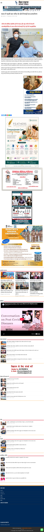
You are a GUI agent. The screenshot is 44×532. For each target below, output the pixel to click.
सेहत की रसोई (2, 499)
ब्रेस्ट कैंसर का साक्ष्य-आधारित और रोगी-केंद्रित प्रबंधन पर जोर (16, 396)
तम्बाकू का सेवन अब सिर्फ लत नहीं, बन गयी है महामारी (15, 383)
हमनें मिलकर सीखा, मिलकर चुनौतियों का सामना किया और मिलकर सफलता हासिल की (20, 282)
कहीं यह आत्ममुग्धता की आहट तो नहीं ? (13, 387)
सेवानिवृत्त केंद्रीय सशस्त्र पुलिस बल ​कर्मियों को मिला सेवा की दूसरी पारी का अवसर (18, 468)
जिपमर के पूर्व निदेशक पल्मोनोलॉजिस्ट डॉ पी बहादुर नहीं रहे (36, 293)
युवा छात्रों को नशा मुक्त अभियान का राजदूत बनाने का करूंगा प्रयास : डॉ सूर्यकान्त (21, 292)
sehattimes (4, 16)
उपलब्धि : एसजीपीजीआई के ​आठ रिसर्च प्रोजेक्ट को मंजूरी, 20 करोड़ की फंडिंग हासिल (20, 422)
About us (2, 492)
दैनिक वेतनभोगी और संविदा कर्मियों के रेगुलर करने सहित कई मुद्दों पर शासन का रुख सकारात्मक (21, 462)
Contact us (2, 494)
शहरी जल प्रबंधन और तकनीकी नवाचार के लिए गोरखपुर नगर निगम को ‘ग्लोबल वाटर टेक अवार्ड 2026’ (36, 282)
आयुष (1, 495)
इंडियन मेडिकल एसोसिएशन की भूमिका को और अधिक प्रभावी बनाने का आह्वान (7, 282)
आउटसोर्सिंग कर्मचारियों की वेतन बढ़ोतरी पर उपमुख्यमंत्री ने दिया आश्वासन (17, 457)
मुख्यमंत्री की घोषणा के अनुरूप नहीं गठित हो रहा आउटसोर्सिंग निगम (16, 478)
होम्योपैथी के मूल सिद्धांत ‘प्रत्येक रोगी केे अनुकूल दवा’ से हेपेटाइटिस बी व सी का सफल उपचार (21, 431)
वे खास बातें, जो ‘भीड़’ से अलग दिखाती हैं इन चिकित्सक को (16, 449)
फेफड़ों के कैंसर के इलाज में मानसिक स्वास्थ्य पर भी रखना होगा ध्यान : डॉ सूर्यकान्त (19, 426)
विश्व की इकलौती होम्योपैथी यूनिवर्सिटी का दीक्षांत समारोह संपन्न (16, 445)
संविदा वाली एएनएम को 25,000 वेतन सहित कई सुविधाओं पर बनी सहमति (17, 473)
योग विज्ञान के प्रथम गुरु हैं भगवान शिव (13, 379)
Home (1, 490)
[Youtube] (23, 529)
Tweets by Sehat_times (5, 525)
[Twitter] (22, 529)
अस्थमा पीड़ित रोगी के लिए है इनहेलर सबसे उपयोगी (15, 392)
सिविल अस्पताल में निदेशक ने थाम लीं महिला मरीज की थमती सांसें (7, 291)
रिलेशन (1, 497)
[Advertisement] (18, 20)
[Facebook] (20, 529)
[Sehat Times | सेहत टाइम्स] (22, 2)
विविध (1, 500)
